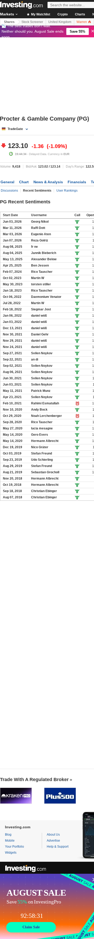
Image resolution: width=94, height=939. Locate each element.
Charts (80, 14)
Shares (9, 22)
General (7, 182)
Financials (77, 182)
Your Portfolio (14, 846)
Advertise (53, 840)
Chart (24, 182)
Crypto (62, 14)
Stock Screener (32, 22)
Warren (82, 22)
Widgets (10, 852)
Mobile (10, 840)
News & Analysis (48, 182)
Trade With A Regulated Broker (34, 779)
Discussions (9, 190)
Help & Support (57, 846)
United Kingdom (59, 22)
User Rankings (67, 190)
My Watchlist (40, 14)
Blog (8, 834)
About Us (53, 834)
